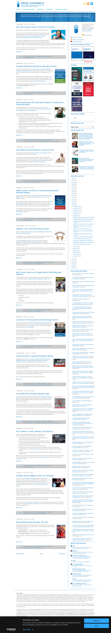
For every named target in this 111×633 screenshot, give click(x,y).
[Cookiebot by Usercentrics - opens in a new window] (11, 629)
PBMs (27, 57)
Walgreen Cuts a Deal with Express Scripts (32, 229)
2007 (73, 265)
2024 (73, 182)
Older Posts (62, 553)
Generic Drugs (41, 141)
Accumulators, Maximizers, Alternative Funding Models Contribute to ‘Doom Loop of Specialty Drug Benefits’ (83, 501)
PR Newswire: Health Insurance (79, 555)
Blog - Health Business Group (79, 583)
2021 (73, 187)
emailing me (43, 457)
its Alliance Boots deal (30, 478)
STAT (73, 546)
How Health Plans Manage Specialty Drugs (32, 394)
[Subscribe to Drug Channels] (71, 39)
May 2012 (75, 248)
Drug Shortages (29, 141)
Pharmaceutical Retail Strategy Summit (40, 322)
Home (41, 553)
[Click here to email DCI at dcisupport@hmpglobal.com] (83, 35)
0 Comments (49, 92)
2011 (73, 258)
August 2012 (76, 213)
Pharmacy (51, 141)
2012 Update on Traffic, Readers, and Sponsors (34, 431)
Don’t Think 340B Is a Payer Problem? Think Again (83, 273)
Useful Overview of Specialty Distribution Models (34, 356)
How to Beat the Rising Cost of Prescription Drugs (82, 505)
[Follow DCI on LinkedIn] (71, 37)
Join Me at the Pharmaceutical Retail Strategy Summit (37, 320)
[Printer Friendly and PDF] (19, 57)
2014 (73, 201)
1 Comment (49, 546)
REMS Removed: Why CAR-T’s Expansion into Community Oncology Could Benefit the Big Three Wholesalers (86, 143)
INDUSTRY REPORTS (29, 9)
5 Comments (48, 139)
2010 (73, 260)
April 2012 (75, 250)
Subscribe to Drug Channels (78, 39)
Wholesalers (31, 57)
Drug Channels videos (77, 41)
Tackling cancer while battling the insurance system (83, 534)
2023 (73, 184)
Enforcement (35, 141)
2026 (73, 178)
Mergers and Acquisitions (31, 513)
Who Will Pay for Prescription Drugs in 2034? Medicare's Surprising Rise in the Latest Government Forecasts (86, 167)
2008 (73, 263)
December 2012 (76, 206)
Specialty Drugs (43, 385)
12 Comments (50, 262)
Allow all (96, 620)
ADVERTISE (49, 9)
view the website (30, 327)
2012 (73, 204)
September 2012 (76, 211)
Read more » (19, 51)
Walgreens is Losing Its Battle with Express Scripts (28, 242)
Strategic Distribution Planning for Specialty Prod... (83, 219)
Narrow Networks (29, 263)
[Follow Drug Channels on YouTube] (72, 41)
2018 (73, 193)
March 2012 (76, 252)
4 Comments (49, 56)
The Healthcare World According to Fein (80, 517)
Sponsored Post (29, 93)
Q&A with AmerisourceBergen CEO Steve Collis (39, 279)
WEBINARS (40, 9)
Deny (96, 625)
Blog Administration (30, 466)
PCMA (73, 560)
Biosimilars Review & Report (79, 569)
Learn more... (87, 16)
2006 (73, 267)
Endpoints (74, 550)
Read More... (89, 30)
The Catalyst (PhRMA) (77, 564)
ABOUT (18, 9)
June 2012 (75, 246)
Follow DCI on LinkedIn (77, 37)
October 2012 (76, 210)
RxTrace (74, 578)
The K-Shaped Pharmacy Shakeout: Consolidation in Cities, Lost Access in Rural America (86, 151)
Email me (36, 449)
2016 (73, 197)
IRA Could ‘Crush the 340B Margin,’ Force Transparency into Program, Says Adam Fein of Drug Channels (82, 423)
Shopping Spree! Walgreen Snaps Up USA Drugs (35, 476)
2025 (73, 180)
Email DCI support (88, 35)
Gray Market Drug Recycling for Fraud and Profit (35, 150)
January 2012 (76, 256)
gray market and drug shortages (39, 153)
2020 (73, 189)
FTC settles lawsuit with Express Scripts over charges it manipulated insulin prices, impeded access (82, 308)
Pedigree (47, 141)
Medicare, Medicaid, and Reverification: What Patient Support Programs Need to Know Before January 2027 (86, 160)
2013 (73, 202)
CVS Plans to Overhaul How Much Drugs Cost (82, 454)
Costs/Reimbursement (46, 422)
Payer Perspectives (76, 573)
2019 (73, 191)
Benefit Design (29, 422)
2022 (73, 186)
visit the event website (40, 81)
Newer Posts (20, 553)
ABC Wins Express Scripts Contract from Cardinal (35, 27)
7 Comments (49, 309)
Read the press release (39, 161)
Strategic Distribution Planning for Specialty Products (36, 66)
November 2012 (76, 208)
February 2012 (76, 254)
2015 (73, 199)
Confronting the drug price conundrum (80, 298)
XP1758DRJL (19, 211)
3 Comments (49, 180)
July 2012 (75, 215)
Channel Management (30, 385)
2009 (73, 262)
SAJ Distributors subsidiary (32, 503)
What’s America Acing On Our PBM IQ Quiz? (81, 561)
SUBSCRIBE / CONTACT (62, 9)
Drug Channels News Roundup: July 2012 (32, 522)
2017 (73, 195)
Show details (27, 629)
